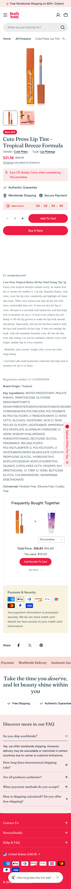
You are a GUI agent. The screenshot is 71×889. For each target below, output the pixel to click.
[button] (67, 444)
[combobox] (35, 27)
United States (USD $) (22, 854)
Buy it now (35, 230)
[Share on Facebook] (18, 645)
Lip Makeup (47, 151)
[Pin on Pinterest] (41, 645)
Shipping (8, 162)
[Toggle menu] (5, 15)
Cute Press (21, 151)
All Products (23, 38)
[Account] (58, 15)
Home (7, 38)
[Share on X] (29, 645)
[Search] (62, 27)
